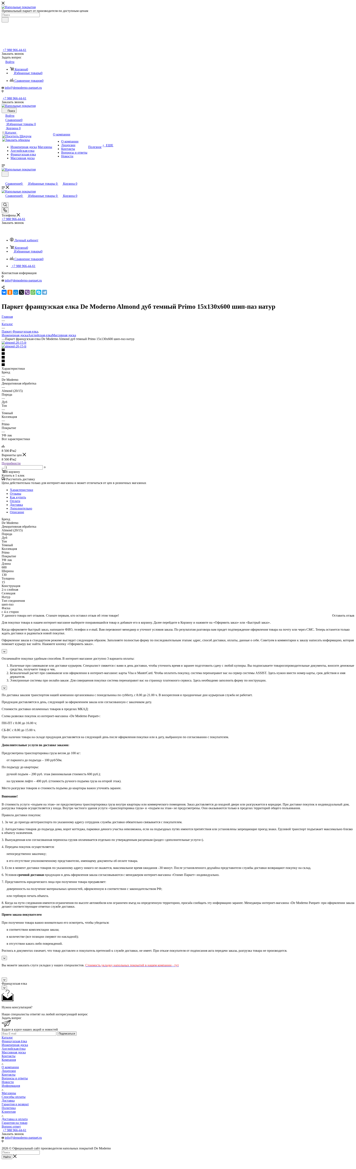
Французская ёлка (14, 1041)
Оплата (15, 501)
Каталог (7, 1037)
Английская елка (40, 335)
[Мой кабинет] (3, 179)
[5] (178, 365)
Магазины (9, 1093)
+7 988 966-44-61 (14, 50)
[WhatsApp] (32, 292)
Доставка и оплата (15, 1119)
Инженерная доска (15, 335)
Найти (7, 1156)
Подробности (11, 463)
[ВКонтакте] (4, 292)
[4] (178, 361)
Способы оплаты (14, 1097)
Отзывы (15, 493)
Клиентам (9, 1111)
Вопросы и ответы (15, 1078)
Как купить (18, 497)
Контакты (8, 1056)
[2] (178, 354)
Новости (8, 1082)
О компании (10, 1067)
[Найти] (5, 19)
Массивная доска (64, 335)
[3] (178, 357)
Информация (11, 1085)
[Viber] (27, 292)
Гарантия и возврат (15, 1104)
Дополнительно (21, 508)
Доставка (16, 504)
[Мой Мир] (15, 292)
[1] (178, 350)
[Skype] (38, 292)
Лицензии (9, 1071)
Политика (9, 1108)
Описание (17, 512)
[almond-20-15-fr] (14, 342)
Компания (9, 1059)
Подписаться (67, 1033)
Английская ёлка (14, 1048)
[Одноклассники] (9, 292)
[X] (21, 292)
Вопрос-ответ (11, 1126)
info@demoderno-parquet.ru (23, 87)
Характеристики (21, 490)
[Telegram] (44, 292)
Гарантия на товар (14, 1123)
